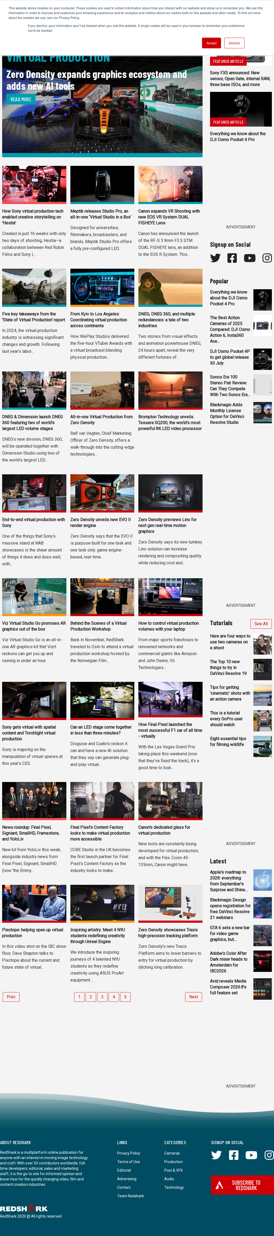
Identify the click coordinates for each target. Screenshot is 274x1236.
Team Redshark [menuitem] (130, 1196)
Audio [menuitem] (169, 1179)
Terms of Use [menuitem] (128, 1162)
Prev (11, 996)
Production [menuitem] (173, 1162)
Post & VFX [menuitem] (173, 1170)
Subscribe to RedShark (246, 1185)
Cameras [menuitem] (172, 1153)
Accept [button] (211, 43)
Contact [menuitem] (124, 1187)
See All (261, 623)
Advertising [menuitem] (126, 1179)
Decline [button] (234, 43)
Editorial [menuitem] (124, 1170)
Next (193, 996)
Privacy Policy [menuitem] (128, 1153)
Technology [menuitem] (174, 1187)
